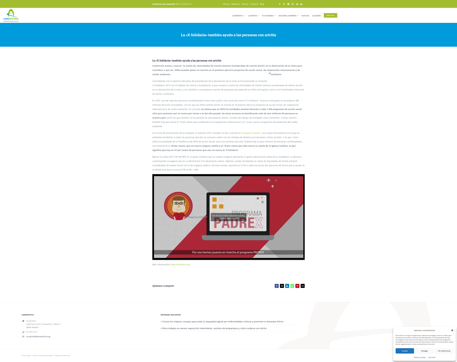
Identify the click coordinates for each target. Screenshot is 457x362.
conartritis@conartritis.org (38, 336)
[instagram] (293, 4)
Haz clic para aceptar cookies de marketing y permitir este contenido (228, 217)
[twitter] (284, 4)
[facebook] (280, 4)
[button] (452, 330)
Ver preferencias (444, 351)
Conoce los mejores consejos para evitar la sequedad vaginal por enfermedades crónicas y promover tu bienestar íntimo (222, 321)
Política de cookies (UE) (62, 355)
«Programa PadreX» (251, 133)
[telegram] (297, 4)
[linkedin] (301, 4)
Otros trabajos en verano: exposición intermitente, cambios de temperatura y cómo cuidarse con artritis (214, 328)
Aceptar (405, 351)
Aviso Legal (27, 355)
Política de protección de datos (43, 355)
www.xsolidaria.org (180, 264)
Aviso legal (431, 357)
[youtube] (288, 4)
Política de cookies (420, 357)
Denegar (424, 351)
